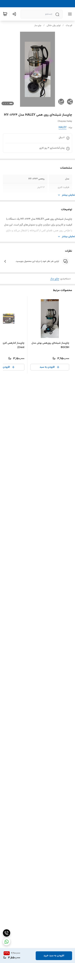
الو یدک (69, 25)
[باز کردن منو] (69, 14)
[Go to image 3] (5, 103)
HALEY (62, 127)
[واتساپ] (6, 941)
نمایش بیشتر (68, 195)
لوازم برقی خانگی (53, 25)
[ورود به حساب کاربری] (15, 14)
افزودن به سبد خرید (54, 956)
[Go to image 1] (10, 103)
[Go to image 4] (3, 103)
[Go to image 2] (7, 103)
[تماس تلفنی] (6, 933)
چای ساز (37, 25)
